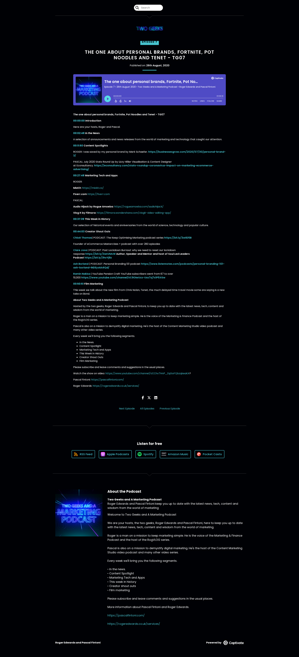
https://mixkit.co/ (93, 188)
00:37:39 (78, 219)
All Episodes (147, 408)
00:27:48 (78, 175)
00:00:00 (79, 120)
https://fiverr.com (99, 194)
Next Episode (127, 408)
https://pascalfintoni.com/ (107, 379)
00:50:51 (78, 284)
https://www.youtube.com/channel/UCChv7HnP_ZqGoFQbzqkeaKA (147, 373)
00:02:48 (79, 133)
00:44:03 (79, 231)
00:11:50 (78, 145)
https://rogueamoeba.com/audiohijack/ (139, 206)
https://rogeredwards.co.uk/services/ (116, 386)
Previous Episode (170, 408)
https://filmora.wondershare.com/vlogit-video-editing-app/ (134, 213)
